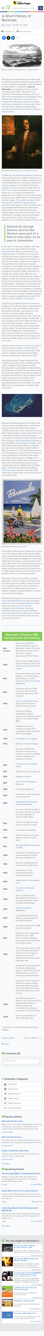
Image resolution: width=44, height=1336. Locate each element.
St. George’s (29, 298)
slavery (28, 776)
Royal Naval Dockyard (30, 440)
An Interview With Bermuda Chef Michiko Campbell (26, 1259)
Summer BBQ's (36, 1184)
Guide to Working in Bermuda (15, 1150)
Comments (9, 31)
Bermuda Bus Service (12, 1137)
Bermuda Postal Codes (12, 1121)
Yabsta (8, 25)
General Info (13, 1089)
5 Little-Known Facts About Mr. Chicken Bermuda (25, 1288)
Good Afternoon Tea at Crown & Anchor (20, 1190)
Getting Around (14, 1093)
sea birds (10, 111)
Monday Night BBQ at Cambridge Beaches (21, 1173)
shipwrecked (7, 251)
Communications (15, 1107)
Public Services (14, 1103)
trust (29, 605)
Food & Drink (37, 1270)
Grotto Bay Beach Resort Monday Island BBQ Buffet (20, 1209)
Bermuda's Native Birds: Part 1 (25, 1313)
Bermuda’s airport (9, 470)
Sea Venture (17, 175)
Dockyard (33, 763)
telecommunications (20, 613)
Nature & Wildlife (35, 1321)
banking (20, 608)
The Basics (12, 1084)
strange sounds (19, 104)
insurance (29, 603)
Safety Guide (13, 1098)
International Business (16, 600)
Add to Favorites (25, 31)
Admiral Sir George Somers (25, 202)
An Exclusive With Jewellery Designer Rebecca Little (24, 1246)
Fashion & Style (36, 1255)
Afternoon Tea (37, 1201)
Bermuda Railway (23, 845)
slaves (28, 345)
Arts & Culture (36, 1284)
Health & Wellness (35, 1309)
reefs (15, 101)
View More (6, 1163)
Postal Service (25, 738)
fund (22, 605)
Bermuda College (23, 908)
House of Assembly (24, 701)
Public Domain (33, 69)
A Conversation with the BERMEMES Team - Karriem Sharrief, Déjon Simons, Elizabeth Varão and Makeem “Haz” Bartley (27, 1276)
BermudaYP (8, 1132)
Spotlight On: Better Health (24, 1300)
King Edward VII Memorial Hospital (26, 803)
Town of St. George (32, 681)
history (6, 1044)
